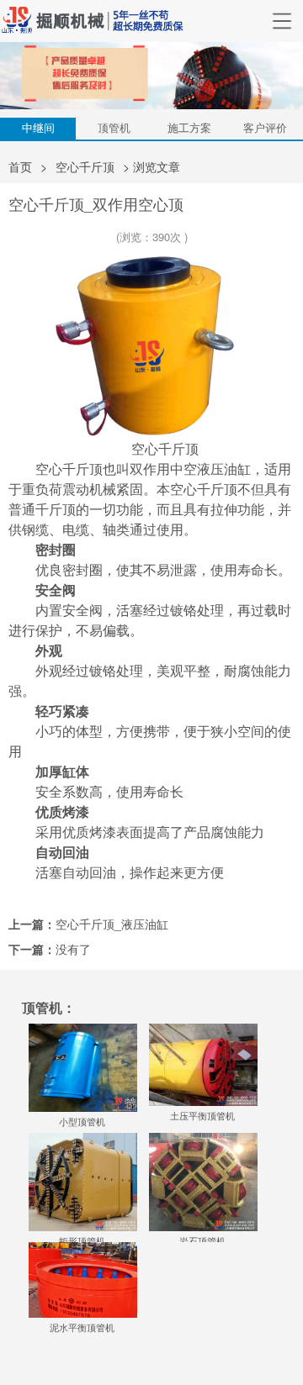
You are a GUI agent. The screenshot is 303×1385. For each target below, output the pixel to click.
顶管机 (114, 127)
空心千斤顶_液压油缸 (112, 923)
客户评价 (265, 127)
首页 (20, 166)
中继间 (38, 127)
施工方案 (189, 127)
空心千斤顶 (85, 166)
